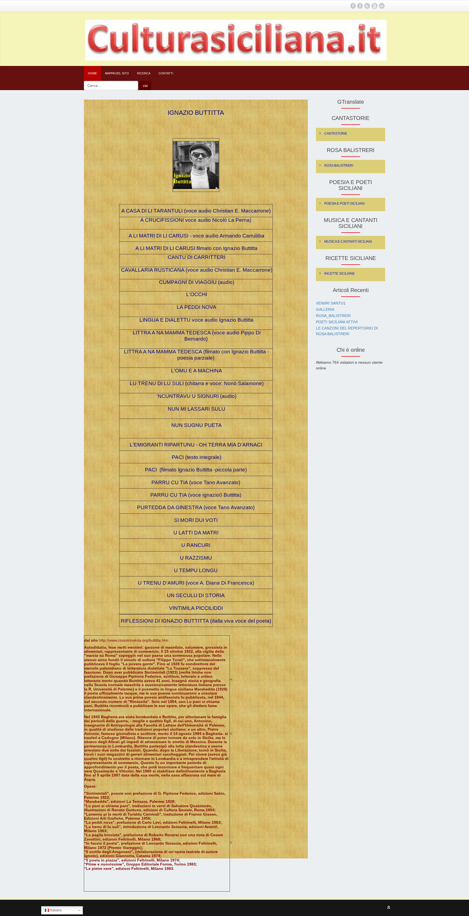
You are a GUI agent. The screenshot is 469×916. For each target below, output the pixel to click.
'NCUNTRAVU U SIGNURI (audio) (196, 396)
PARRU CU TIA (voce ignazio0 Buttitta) (195, 495)
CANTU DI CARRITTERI (196, 257)
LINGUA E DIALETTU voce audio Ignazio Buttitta (195, 320)
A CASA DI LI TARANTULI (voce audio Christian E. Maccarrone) (196, 211)
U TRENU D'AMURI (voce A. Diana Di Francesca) (196, 583)
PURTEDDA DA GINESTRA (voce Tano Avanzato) (196, 507)
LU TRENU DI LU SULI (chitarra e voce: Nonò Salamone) (197, 383)
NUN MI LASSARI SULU (195, 409)
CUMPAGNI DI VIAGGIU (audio (195, 282)
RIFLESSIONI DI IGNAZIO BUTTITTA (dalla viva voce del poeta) (196, 621)
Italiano (55, 910)
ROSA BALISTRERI (338, 165)
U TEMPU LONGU (196, 570)
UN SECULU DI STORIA (196, 595)
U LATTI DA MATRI (195, 532)
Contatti (166, 73)
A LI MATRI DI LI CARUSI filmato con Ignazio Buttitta (196, 248)
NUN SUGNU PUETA (196, 425)
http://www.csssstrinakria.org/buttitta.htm (133, 640)
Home (92, 73)
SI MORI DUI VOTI (196, 520)
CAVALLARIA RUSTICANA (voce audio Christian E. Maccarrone (196, 270)
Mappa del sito (117, 73)
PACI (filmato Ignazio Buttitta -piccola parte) (196, 470)
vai (145, 85)
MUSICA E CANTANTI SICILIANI (348, 241)
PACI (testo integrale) (196, 457)
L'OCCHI (196, 294)
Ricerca (143, 73)
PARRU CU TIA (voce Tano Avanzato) (195, 482)
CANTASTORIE (335, 133)
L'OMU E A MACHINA (196, 370)
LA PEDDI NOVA (196, 307)
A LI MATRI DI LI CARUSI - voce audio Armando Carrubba (195, 236)
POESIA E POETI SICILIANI (344, 203)
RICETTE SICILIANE (339, 273)
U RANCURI (195, 545)
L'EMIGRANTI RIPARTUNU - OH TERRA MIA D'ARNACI (196, 445)
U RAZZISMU (196, 558)
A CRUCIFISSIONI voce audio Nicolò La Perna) (195, 220)
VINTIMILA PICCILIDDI (196, 608)
